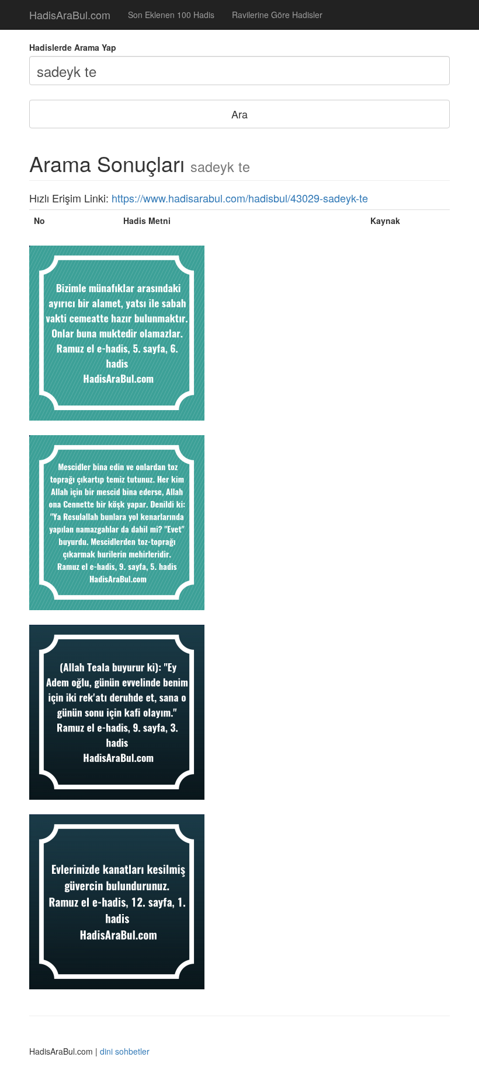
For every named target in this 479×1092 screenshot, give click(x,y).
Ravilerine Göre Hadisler (277, 14)
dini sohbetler (125, 1051)
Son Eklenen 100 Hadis (171, 14)
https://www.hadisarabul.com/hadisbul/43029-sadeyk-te (240, 197)
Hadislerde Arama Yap (72, 47)
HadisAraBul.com (69, 14)
